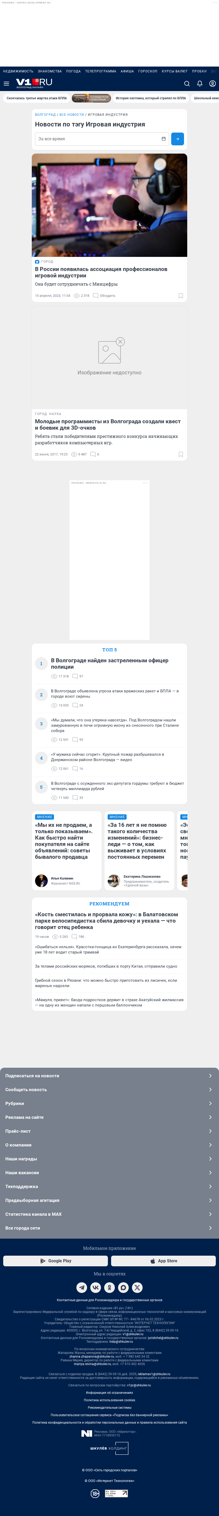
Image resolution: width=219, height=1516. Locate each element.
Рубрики (14, 1103)
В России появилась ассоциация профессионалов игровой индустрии (101, 272)
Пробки (199, 71)
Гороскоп (148, 71)
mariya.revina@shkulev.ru (92, 1364)
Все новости (72, 115)
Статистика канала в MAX (33, 1214)
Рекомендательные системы (109, 1408)
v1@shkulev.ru (133, 1334)
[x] (137, 1287)
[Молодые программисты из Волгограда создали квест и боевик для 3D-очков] (109, 357)
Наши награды (21, 1158)
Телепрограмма (100, 71)
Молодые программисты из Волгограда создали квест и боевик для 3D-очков (108, 424)
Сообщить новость (26, 1089)
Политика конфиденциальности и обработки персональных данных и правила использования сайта (109, 1422)
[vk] (95, 1287)
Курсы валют (175, 71)
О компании (18, 1145)
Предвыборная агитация (32, 1200)
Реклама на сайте (24, 1117)
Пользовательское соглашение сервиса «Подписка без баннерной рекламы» (109, 1415)
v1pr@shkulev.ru (139, 1385)
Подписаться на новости (32, 1075)
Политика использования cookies (109, 1400)
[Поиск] (187, 83)
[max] (123, 1287)
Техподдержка (21, 1186)
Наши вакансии (22, 1172)
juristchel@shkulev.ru (163, 1338)
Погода (73, 71)
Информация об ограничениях (109, 1393)
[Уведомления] (199, 83)
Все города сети (22, 1228)
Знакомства (50, 71)
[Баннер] (91, 98)
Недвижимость (18, 71)
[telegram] (81, 1287)
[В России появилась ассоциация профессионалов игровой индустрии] (109, 205)
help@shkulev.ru (121, 1342)
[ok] (109, 1287)
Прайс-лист (18, 1131)
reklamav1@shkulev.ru (154, 1374)
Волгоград (45, 115)
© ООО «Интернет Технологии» (109, 1481)
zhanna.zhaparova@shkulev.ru (91, 1356)
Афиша (127, 71)
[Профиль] (212, 83)
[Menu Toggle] (6, 83)
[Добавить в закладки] (181, 296)
